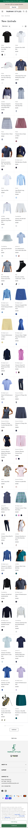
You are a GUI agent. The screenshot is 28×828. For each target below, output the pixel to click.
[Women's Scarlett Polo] (21, 471)
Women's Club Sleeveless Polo (18, 104)
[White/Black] (19, 284)
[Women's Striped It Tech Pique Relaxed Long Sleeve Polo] (7, 93)
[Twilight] (2, 113)
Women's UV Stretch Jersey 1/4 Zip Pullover (6, 567)
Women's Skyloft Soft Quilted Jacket (6, 595)
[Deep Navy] (16, 111)
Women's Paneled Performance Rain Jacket (5, 366)
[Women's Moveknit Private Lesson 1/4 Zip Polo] (7, 642)
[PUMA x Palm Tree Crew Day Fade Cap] (7, 65)
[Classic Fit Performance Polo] (7, 384)
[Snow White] (16, 226)
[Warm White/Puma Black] (2, 83)
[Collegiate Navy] (16, 83)
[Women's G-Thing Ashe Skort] (21, 412)
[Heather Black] (2, 602)
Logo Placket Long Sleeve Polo (19, 191)
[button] (26, 11)
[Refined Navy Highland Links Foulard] (16, 602)
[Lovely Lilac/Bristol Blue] (2, 402)
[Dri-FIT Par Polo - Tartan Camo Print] (7, 266)
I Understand (14, 825)
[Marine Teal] (16, 573)
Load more (14, 729)
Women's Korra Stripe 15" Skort (20, 134)
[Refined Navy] (16, 167)
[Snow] (2, 228)
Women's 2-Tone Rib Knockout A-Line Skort (20, 711)
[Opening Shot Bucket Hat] (7, 238)
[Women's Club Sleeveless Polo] (21, 93)
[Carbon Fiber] (16, 256)
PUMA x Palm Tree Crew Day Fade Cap (6, 76)
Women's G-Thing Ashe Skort (21, 424)
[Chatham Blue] (2, 312)
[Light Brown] (2, 487)
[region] (14, 815)
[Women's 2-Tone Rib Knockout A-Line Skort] (21, 700)
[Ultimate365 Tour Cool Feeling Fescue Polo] (21, 65)
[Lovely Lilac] (16, 690)
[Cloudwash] (2, 662)
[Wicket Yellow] (2, 342)
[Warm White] (5, 55)
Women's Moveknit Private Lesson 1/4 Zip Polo (6, 654)
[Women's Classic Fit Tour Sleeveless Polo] (21, 354)
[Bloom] (16, 459)
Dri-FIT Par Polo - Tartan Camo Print (5, 277)
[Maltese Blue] (16, 402)
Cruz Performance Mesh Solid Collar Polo (20, 249)
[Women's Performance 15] (7, 324)
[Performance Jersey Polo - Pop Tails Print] (7, 151)
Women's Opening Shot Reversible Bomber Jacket (21, 624)
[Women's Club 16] (7, 123)
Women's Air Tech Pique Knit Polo (5, 683)
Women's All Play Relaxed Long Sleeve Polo (6, 220)
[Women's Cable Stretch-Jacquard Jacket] (7, 294)
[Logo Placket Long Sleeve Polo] (21, 180)
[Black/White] (16, 284)
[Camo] (2, 720)
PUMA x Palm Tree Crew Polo (5, 48)
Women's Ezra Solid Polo (20, 48)
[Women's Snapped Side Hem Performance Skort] (21, 294)
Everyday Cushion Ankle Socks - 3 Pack (20, 277)
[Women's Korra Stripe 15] (21, 123)
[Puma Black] (2, 55)
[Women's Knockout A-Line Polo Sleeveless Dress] (21, 525)
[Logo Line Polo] (7, 180)
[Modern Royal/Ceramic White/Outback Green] (16, 314)
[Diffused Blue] (2, 284)
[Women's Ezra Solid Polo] (21, 37)
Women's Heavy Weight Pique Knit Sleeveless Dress (21, 336)
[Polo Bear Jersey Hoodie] (21, 151)
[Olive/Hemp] (5, 720)
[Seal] (5, 515)
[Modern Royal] (16, 344)
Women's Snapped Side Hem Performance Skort (21, 306)
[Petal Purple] (16, 372)
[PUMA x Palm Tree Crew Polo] (7, 37)
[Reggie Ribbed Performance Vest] (7, 497)
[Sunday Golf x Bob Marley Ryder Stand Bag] (7, 700)
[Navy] (2, 169)
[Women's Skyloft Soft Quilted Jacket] (7, 584)
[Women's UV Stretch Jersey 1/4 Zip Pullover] (7, 555)
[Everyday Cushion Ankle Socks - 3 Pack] (21, 266)
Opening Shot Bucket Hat (6, 249)
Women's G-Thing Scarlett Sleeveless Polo (6, 424)
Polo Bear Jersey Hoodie (21, 162)
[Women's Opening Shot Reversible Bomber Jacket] (21, 612)
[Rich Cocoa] (16, 141)
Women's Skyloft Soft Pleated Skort (20, 219)
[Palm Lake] (19, 256)
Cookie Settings (14, 821)
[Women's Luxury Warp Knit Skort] (21, 497)
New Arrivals (7, 15)
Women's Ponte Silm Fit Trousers (7, 537)
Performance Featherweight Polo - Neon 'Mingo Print (20, 654)
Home (2, 15)
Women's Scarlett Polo (20, 481)
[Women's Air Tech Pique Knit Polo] (7, 672)
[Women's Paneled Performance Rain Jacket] (7, 354)
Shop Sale (14, 7)
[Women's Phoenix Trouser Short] (21, 441)
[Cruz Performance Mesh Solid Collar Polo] (21, 238)
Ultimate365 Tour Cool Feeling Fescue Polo (20, 76)
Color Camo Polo (5, 481)
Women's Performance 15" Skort (6, 335)
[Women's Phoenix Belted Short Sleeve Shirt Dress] (7, 441)
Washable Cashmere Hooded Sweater (6, 623)
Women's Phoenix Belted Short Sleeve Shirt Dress (6, 453)
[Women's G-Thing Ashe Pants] (21, 384)
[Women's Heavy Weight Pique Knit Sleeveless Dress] (21, 324)
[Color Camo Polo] (7, 471)
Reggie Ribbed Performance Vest (5, 508)
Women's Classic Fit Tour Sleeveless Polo (20, 366)
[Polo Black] (19, 372)
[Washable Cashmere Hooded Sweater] (7, 612)
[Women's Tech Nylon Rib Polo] (21, 555)
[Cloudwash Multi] (2, 256)
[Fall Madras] (16, 515)
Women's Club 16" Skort (7, 134)
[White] (2, 196)
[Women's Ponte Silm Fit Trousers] (7, 525)
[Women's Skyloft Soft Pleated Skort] (21, 208)
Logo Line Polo (4, 190)
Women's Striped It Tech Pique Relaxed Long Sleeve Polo (6, 105)
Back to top (14, 738)
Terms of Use (7, 817)
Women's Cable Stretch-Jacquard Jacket (6, 305)
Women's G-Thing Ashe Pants (21, 395)
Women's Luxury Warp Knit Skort (20, 508)
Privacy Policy (17, 814)
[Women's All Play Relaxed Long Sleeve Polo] (7, 208)
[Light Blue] (16, 198)
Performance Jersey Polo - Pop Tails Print (6, 163)
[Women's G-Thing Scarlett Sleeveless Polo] (7, 412)
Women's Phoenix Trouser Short (19, 452)
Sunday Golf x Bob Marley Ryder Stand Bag (6, 712)
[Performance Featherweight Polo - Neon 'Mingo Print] (21, 642)
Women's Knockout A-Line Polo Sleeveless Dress (20, 537)
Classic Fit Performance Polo (6, 395)
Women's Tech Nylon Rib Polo (20, 567)
